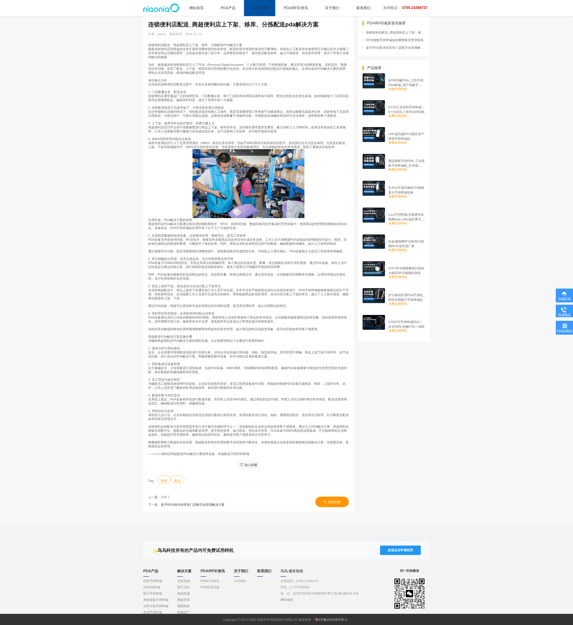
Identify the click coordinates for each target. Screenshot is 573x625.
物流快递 (183, 593)
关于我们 (332, 8)
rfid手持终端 (151, 587)
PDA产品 (228, 8)
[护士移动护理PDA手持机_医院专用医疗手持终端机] (374, 295)
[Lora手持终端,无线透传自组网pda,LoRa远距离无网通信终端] (374, 215)
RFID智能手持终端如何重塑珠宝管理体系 (394, 40)
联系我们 (363, 8)
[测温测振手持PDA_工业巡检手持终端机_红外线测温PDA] (374, 161)
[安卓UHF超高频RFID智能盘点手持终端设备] (374, 188)
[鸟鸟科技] (161, 7)
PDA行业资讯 (210, 581)
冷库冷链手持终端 (155, 606)
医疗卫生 (183, 587)
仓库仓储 (183, 581)
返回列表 (334, 502)
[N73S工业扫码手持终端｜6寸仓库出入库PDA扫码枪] (374, 107)
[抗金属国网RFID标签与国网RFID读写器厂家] (374, 241)
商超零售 (183, 600)
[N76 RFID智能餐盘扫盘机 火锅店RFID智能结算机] (374, 268)
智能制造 (183, 606)
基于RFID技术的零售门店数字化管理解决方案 (192, 504)
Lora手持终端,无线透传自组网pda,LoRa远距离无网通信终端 (406, 219)
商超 (164, 481)
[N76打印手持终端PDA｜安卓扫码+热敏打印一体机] (374, 322)
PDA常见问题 (210, 587)
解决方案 (259, 8)
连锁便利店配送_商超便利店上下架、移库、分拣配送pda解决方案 (395, 32)
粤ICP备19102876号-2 (331, 619)
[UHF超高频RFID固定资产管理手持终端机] (374, 134)
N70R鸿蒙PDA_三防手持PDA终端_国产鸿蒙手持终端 (406, 85)
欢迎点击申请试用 (400, 550)
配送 (178, 481)
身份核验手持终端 (155, 600)
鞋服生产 (183, 612)
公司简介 (240, 581)
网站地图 (286, 600)
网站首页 (196, 8)
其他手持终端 (152, 612)
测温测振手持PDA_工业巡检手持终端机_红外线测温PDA (406, 165)
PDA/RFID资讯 (296, 8)
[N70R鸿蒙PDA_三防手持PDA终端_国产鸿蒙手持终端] (374, 80)
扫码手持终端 (152, 581)
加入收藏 (251, 465)
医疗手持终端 (152, 593)
